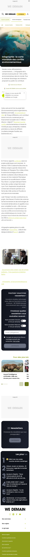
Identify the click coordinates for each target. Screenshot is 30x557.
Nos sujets (5, 524)
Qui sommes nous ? (6, 547)
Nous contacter (5, 544)
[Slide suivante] (27, 384)
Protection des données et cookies (10, 554)
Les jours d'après (9, 25)
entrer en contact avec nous (17, 218)
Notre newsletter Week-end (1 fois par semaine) (12, 326)
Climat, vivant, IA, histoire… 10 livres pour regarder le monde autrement (16, 468)
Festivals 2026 (19, 25)
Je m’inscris (15, 440)
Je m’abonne (21, 14)
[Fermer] (24, 92)
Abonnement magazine (7, 541)
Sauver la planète (5, 19)
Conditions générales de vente (9, 537)
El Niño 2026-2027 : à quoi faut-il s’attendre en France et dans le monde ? (16, 484)
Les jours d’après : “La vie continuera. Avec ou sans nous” (15, 492)
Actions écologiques (16, 19)
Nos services (6, 519)
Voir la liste (16, 341)
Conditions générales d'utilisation (9, 551)
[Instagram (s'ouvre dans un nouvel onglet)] (10, 514)
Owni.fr (15, 232)
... (7, 29)
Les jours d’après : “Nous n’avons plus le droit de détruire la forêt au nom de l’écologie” (15, 476)
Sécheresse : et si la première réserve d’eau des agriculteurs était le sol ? (16, 500)
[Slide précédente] (21, 384)
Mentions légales (6, 534)
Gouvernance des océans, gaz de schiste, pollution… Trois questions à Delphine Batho (15, 272)
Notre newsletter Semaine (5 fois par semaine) (12, 321)
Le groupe (5, 528)
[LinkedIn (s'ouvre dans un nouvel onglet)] (13, 514)
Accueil (3, 29)
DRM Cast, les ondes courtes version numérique (18, 460)
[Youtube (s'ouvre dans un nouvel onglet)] (20, 514)
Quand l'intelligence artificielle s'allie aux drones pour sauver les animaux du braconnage (11, 376)
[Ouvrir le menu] (2, 14)
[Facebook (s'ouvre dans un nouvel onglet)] (17, 514)
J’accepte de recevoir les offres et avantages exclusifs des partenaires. (15, 339)
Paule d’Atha (13, 230)
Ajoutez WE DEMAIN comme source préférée (16, 88)
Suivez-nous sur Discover (16, 84)
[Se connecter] (28, 14)
